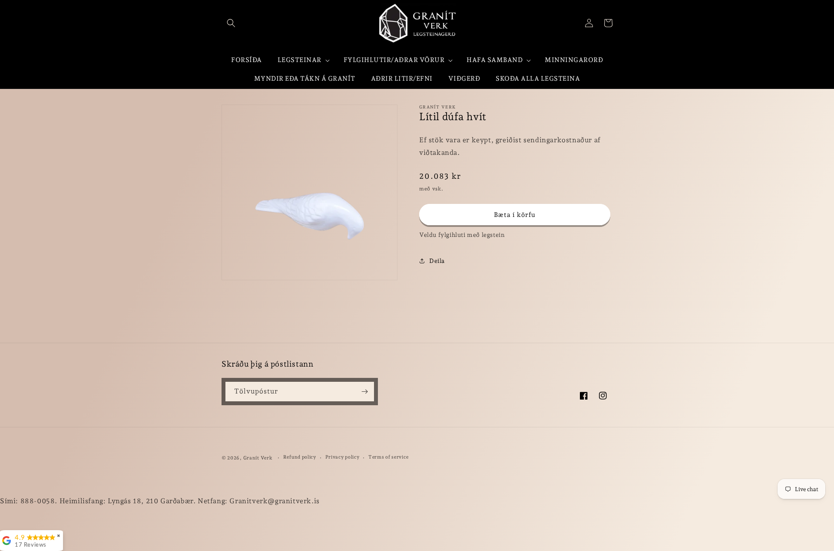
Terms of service (388, 457)
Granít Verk (258, 458)
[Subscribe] (364, 391)
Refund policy (299, 457)
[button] (231, 23)
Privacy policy (342, 457)
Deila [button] (437, 260)
